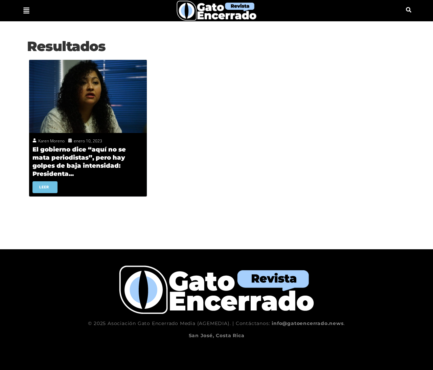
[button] (26, 10)
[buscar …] (409, 10)
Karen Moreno (51, 141)
